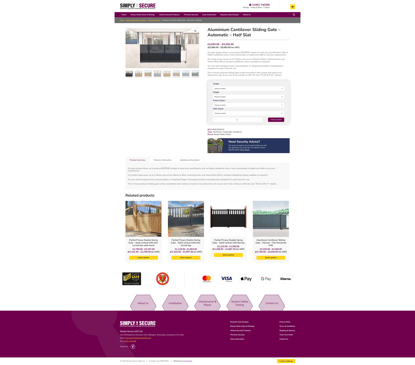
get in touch (244, 150)
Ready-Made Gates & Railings (143, 15)
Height (216, 92)
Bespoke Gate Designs (229, 15)
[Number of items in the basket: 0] (292, 6)
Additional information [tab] (189, 160)
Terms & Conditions (287, 326)
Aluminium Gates (154, 20)
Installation (175, 303)
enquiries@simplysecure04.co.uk (138, 338)
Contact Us (272, 303)
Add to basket (276, 119)
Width (216, 84)
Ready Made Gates (222, 134)
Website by (182, 361)
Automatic (227, 132)
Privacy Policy (284, 322)
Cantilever (237, 132)
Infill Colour (218, 108)
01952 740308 (261, 4)
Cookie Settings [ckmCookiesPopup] (286, 361)
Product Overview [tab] (137, 160)
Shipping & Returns (287, 330)
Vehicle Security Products (169, 15)
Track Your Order (286, 335)
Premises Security (191, 15)
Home (124, 15)
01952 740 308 (129, 341)
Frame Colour (219, 100)
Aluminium (217, 132)
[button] (195, 31)
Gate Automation (209, 15)
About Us (247, 15)
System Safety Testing (239, 303)
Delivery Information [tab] (163, 160)
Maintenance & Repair (207, 303)
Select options (143, 257)
